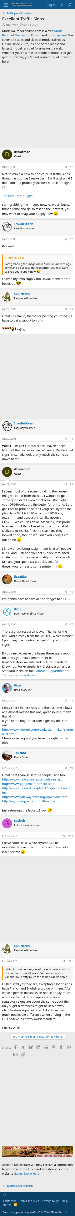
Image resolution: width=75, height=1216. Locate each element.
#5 (71, 484)
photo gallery (57, 35)
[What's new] (62, 5)
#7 (71, 624)
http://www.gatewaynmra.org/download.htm (34, 797)
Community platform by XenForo (36, 1212)
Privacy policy (50, 1201)
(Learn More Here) (27, 1173)
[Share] (65, 167)
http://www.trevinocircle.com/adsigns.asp (32, 779)
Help (65, 1201)
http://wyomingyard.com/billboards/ (28, 801)
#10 (70, 836)
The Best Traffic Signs (17, 196)
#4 (71, 438)
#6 (71, 592)
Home (7, 1204)
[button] (4, 1195)
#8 (71, 700)
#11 (70, 961)
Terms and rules (29, 1201)
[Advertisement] (37, 105)
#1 (71, 167)
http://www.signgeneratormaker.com (28, 784)
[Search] (70, 5)
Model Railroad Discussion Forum (32, 33)
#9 (71, 768)
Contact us (9, 1201)
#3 (71, 309)
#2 (71, 239)
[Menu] (6, 5)
